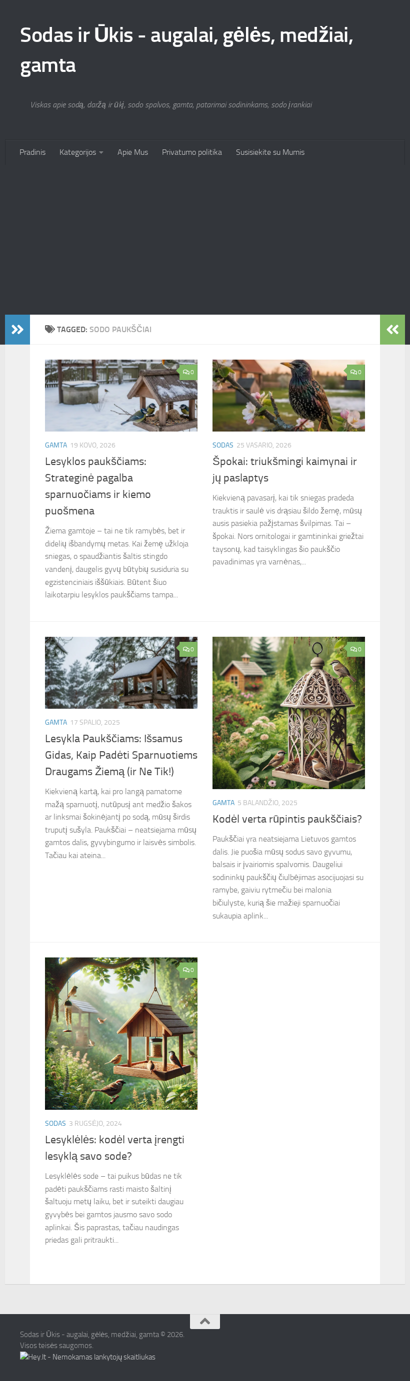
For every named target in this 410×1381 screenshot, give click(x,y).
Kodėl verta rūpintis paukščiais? (287, 819)
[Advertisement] (205, 240)
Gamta (56, 445)
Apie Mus (133, 152)
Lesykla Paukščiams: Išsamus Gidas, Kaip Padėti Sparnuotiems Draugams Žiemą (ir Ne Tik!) (121, 755)
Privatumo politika (192, 152)
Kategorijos (78, 152)
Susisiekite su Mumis (270, 152)
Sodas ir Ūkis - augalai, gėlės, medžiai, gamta (186, 49)
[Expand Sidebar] (17, 330)
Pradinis (33, 152)
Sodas (223, 445)
